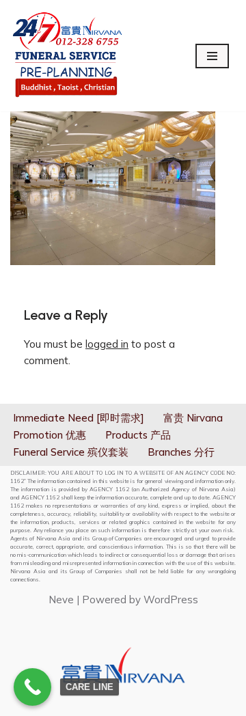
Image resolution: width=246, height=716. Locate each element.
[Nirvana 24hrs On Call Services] (67, 56)
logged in (106, 344)
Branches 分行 (181, 451)
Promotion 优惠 (49, 434)
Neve (61, 599)
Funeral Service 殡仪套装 (70, 451)
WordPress (171, 599)
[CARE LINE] (32, 687)
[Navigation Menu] (212, 56)
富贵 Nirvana (193, 417)
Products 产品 (138, 434)
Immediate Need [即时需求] (78, 417)
